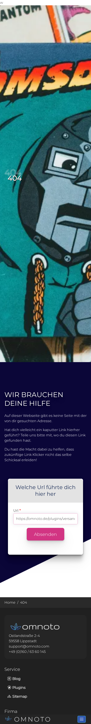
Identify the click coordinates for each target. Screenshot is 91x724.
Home (9, 602)
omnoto (32, 719)
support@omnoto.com (29, 646)
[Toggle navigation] (82, 719)
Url (15, 510)
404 (23, 602)
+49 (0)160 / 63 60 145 (27, 652)
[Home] (9, 719)
